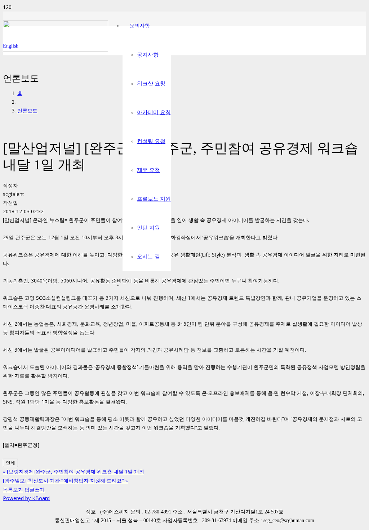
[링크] (55, 49)
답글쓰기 (35, 489)
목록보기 (13, 489)
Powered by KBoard (26, 498)
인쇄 (10, 463)
